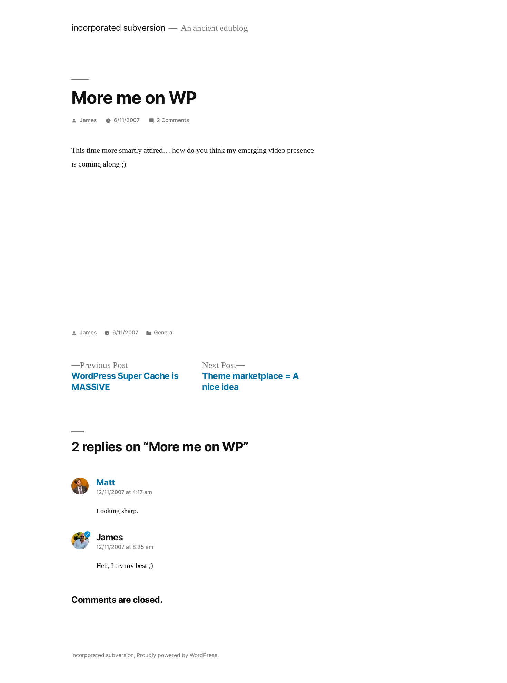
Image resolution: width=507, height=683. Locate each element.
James (88, 120)
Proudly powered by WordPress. (178, 655)
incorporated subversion (118, 27)
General (164, 332)
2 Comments (173, 120)
